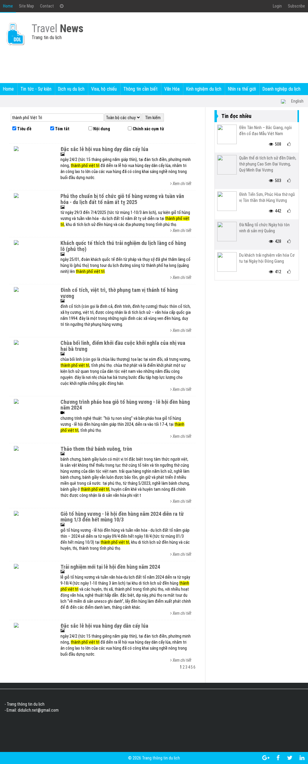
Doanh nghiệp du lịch (281, 89)
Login (277, 6)
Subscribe (296, 6)
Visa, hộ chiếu (104, 89)
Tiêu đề (23, 128)
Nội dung (101, 128)
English (297, 101)
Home (8, 6)
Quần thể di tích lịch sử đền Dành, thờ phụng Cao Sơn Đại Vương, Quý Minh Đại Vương (267, 164)
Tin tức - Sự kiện (35, 89)
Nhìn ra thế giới (242, 89)
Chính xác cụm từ (148, 128)
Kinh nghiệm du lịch (203, 89)
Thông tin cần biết (140, 89)
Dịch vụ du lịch (71, 89)
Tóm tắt (61, 128)
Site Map (26, 6)
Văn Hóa (172, 89)
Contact (47, 6)
